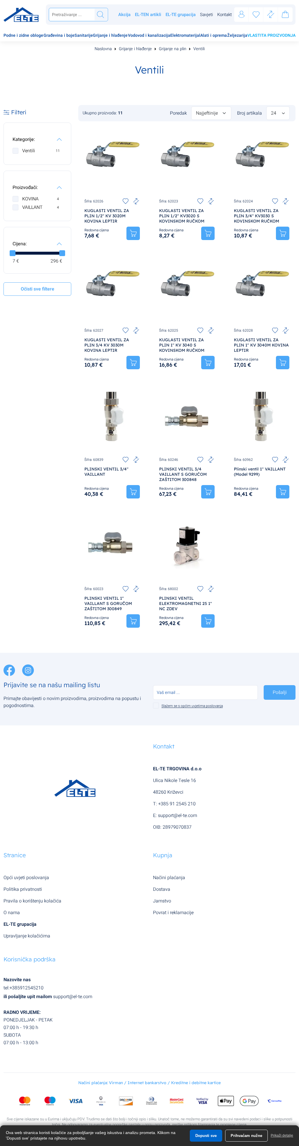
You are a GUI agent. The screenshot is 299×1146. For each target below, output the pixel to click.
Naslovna (103, 49)
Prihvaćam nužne (246, 1135)
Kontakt (224, 14)
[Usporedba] (270, 14)
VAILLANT (40, 207)
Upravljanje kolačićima (27, 935)
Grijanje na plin (172, 49)
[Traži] (100, 14)
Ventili (199, 49)
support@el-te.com (177, 815)
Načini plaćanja (169, 877)
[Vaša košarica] (285, 15)
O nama (12, 912)
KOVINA (40, 198)
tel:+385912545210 (24, 987)
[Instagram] (28, 669)
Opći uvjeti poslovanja (26, 877)
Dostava (161, 889)
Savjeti (206, 14)
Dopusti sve (206, 1135)
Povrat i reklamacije (173, 912)
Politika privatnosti (23, 889)
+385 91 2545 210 (177, 803)
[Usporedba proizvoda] (136, 201)
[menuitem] (23, 36)
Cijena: (20, 243)
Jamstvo (162, 900)
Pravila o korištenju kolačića (32, 900)
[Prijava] (241, 14)
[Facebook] (10, 669)
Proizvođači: (25, 187)
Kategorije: (24, 139)
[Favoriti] (256, 14)
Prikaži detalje (282, 1135)
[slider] (12, 253)
